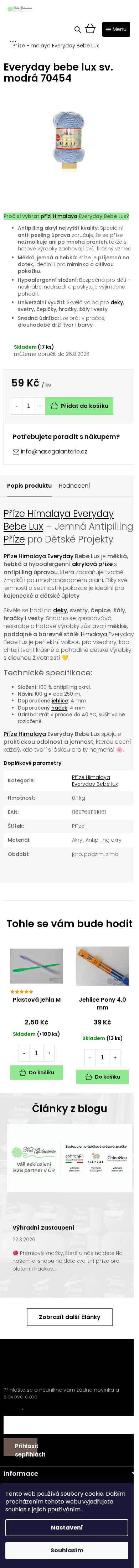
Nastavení (67, 1527)
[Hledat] (77, 29)
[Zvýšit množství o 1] (40, 406)
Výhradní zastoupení (43, 1228)
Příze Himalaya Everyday (38, 556)
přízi (46, 216)
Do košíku (41, 1072)
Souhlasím (67, 1550)
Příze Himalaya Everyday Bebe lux (95, 781)
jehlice (60, 700)
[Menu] (116, 29)
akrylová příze (92, 564)
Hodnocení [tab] (74, 486)
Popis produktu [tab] (29, 486)
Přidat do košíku (84, 406)
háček (59, 707)
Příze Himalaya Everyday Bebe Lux (59, 520)
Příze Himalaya (25, 734)
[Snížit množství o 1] (16, 406)
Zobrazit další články (70, 1317)
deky (116, 302)
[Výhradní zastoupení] (69, 1158)
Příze (14, 539)
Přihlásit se (26, 1449)
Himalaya (65, 216)
